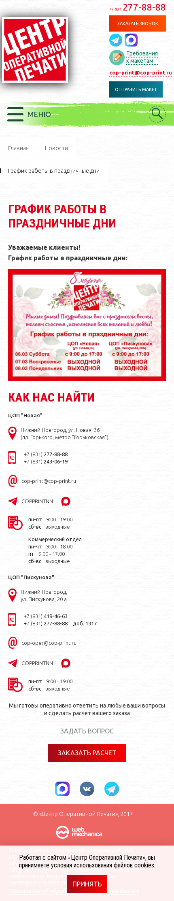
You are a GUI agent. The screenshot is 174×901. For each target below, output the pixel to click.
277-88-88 (137, 7)
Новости (56, 148)
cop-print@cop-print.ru (140, 72)
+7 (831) (46, 454)
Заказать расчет (87, 752)
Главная (18, 148)
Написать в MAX (131, 40)
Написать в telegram (117, 40)
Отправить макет (136, 89)
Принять (87, 884)
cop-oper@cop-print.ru (48, 643)
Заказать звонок (137, 23)
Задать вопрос (87, 731)
